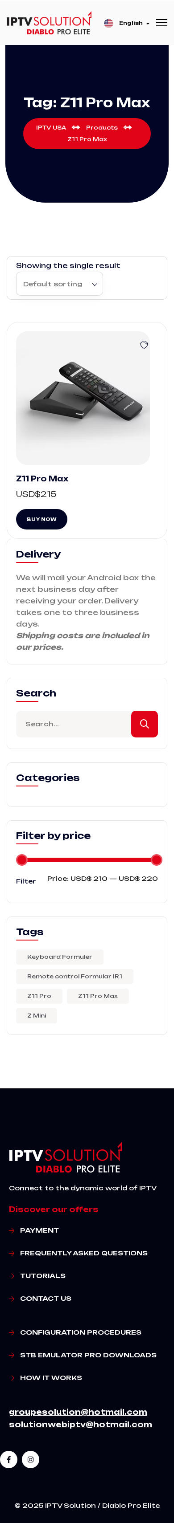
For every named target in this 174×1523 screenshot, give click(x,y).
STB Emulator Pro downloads (88, 1355)
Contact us (45, 1298)
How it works (51, 1377)
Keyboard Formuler (59, 956)
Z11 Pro (39, 996)
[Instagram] (30, 1459)
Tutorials (43, 1275)
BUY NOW (42, 519)
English (131, 23)
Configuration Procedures (80, 1332)
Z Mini (36, 1015)
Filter (26, 881)
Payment (39, 1230)
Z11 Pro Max (42, 478)
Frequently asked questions (84, 1253)
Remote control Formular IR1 (74, 976)
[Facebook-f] (8, 1459)
